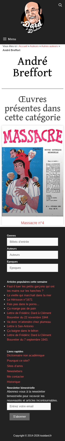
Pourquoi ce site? (18, 360)
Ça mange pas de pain (21, 308)
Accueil (23, 46)
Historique (13, 381)
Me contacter (15, 376)
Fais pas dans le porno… (23, 304)
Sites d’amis (15, 366)
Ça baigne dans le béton (22, 330)
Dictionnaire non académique (25, 355)
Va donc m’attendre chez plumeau (29, 322)
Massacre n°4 (32, 223)
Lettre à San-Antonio (20, 326)
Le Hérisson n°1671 (19, 299)
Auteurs (34, 46)
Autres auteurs (49, 46)
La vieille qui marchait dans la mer (29, 295)
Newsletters (14, 371)
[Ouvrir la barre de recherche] (60, 5)
